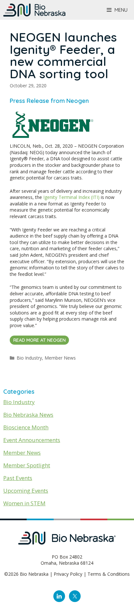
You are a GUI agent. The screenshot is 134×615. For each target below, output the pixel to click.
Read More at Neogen (39, 340)
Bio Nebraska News (28, 414)
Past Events (17, 478)
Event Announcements (31, 440)
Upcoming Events (25, 490)
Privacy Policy (68, 574)
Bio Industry (29, 358)
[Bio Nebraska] (34, 10)
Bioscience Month (25, 427)
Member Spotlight (26, 465)
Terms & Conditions (108, 574)
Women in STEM (24, 503)
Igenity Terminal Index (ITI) (71, 197)
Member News (60, 358)
